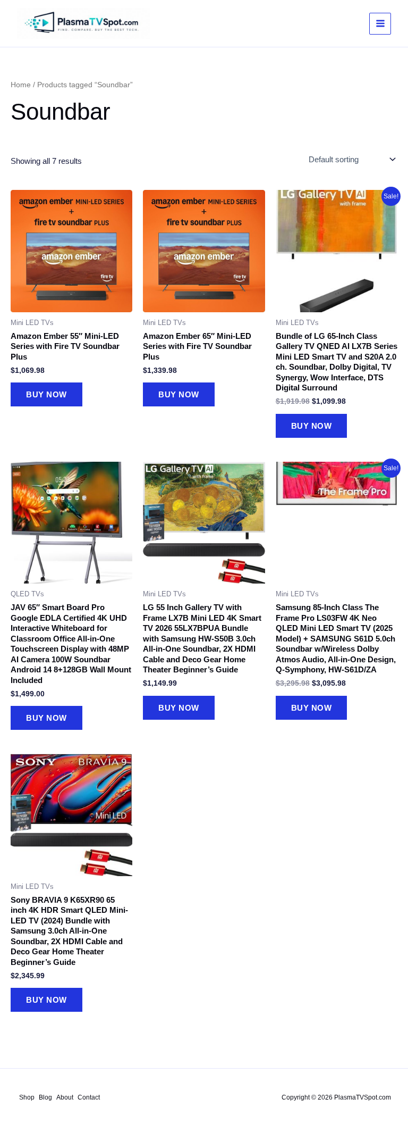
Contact (89, 1097)
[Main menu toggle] (380, 24)
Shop (27, 1097)
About (64, 1097)
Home (21, 85)
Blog (45, 1097)
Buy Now (46, 394)
